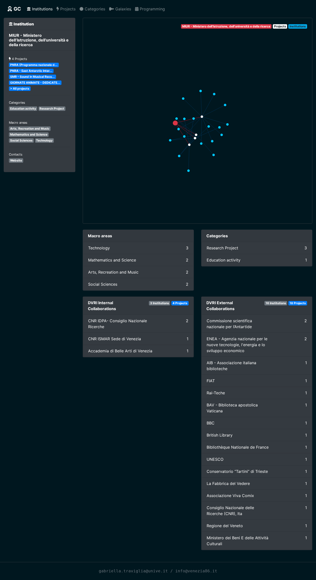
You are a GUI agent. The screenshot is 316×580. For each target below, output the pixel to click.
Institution (23, 23)
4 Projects (19, 59)
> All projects (19, 88)
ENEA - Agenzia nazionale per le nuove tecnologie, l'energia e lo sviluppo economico (237, 344)
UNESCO (215, 459)
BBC (211, 422)
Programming (151, 8)
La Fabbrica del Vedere (228, 483)
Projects (67, 8)
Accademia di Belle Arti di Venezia (120, 350)
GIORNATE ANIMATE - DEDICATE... (35, 82)
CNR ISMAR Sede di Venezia (114, 338)
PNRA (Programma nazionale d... (34, 65)
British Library (220, 435)
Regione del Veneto (225, 525)
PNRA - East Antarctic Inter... (31, 71)
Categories (94, 8)
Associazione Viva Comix (230, 495)
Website (16, 160)
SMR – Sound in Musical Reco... (32, 77)
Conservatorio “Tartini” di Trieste (237, 471)
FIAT (211, 380)
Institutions (42, 8)
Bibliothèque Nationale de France (238, 447)
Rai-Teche (216, 392)
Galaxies (122, 8)
